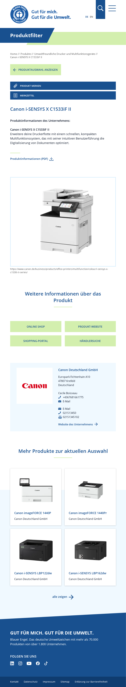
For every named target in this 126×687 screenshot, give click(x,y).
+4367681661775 (73, 397)
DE (86, 16)
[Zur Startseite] (47, 14)
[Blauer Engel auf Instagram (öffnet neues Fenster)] (20, 663)
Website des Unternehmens (75, 424)
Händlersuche (90, 341)
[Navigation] (112, 8)
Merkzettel (27, 95)
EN (91, 16)
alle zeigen (59, 597)
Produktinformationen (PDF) (29, 159)
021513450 (69, 413)
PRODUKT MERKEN (30, 85)
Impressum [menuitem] (49, 681)
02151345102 (71, 417)
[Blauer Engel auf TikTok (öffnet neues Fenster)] (46, 663)
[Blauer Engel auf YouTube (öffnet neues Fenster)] (29, 663)
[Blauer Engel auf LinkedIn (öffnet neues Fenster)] (12, 663)
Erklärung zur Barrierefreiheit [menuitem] (91, 681)
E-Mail (66, 401)
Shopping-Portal (35, 341)
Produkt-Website (90, 326)
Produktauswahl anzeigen (38, 70)
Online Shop (36, 326)
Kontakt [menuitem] (14, 681)
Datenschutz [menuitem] (31, 681)
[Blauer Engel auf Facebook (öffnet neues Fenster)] (38, 663)
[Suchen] (100, 8)
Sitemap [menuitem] (65, 681)
